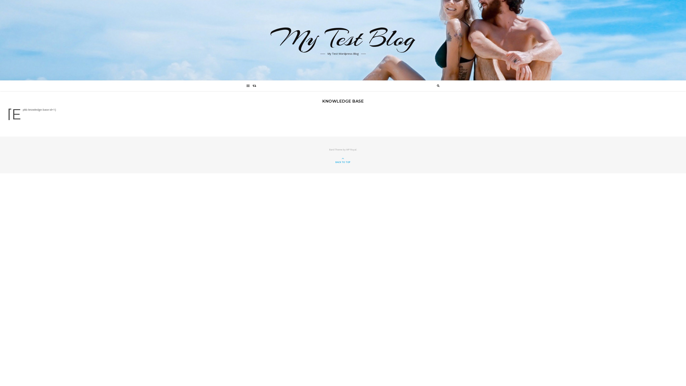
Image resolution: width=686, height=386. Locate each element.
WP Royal (351, 149)
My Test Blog (343, 38)
